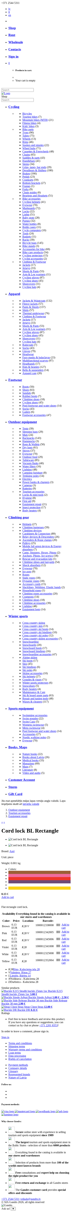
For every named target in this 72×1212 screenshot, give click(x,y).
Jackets (26, 264)
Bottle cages (29, 227)
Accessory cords (31, 584)
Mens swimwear (31, 727)
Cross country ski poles (35, 635)
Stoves (26, 450)
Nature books (29, 754)
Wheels (26, 138)
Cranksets (27, 179)
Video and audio (31, 772)
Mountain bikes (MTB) (35, 119)
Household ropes (31, 590)
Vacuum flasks (30, 463)
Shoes (25, 389)
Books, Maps (17, 747)
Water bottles (29, 223)
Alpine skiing (29, 657)
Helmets (26, 524)
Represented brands (19, 1074)
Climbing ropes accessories (37, 593)
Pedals (26, 176)
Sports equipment (21, 708)
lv (9, 8)
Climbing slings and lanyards (38, 562)
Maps (25, 766)
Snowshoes (28, 685)
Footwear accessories (34, 415)
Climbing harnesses (33, 527)
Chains (26, 154)
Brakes (26, 173)
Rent (11, 35)
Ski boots (27, 660)
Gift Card (15, 794)
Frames (26, 186)
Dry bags (27, 447)
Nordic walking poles (34, 737)
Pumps (26, 220)
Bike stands (28, 246)
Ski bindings (29, 666)
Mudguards (28, 208)
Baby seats (28, 217)
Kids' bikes (28, 126)
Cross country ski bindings (37, 632)
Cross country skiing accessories (40, 638)
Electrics (27, 479)
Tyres (25, 132)
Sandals (26, 393)
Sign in (5, 1037)
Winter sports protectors (35, 682)
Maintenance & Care (33, 692)
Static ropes (28, 577)
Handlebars (28, 160)
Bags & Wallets (30, 444)
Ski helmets (28, 676)
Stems (25, 164)
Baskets (26, 236)
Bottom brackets (31, 182)
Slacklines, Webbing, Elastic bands (41, 587)
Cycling (13, 107)
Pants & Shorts (30, 306)
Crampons (28, 596)
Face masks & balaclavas (36, 357)
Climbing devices (32, 530)
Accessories (28, 734)
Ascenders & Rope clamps (37, 539)
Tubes (25, 135)
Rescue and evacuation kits (37, 558)
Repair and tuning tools (35, 698)
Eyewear (27, 205)
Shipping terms (16, 1046)
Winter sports (18, 616)
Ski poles (27, 670)
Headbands (28, 363)
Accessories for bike (33, 249)
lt (9, 12)
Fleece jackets (30, 303)
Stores (12, 787)
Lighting (27, 469)
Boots (25, 386)
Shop (12, 28)
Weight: (5, 863)
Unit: (4, 857)
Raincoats (27, 344)
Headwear (28, 354)
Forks (25, 189)
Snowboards (29, 644)
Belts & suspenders (33, 370)
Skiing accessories (32, 673)
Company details (17, 1068)
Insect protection (31, 507)
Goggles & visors (32, 679)
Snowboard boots (32, 648)
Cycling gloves (30, 277)
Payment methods (18, 1064)
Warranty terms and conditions (25, 1049)
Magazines (28, 763)
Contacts (14, 49)
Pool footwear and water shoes (39, 405)
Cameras (27, 485)
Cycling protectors (32, 255)
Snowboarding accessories (37, 654)
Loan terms (14, 1052)
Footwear (15, 380)
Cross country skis (32, 625)
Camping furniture (32, 472)
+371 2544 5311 (10, 1198)
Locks (25, 211)
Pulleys (26, 543)
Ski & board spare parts (35, 695)
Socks (25, 347)
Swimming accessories (34, 715)
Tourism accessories (33, 491)
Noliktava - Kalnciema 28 (24, 978)
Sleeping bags (30, 431)
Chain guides (29, 192)
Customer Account (21, 780)
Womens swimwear (33, 724)
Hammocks (28, 441)
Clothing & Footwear (34, 261)
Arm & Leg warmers (33, 274)
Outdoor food (29, 456)
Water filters (29, 466)
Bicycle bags (29, 242)
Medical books (30, 760)
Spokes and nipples (33, 145)
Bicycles (27, 113)
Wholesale (15, 42)
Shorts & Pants (30, 271)
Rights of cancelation (20, 1059)
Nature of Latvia (17, 1077)
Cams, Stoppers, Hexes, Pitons (39, 552)
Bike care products (32, 252)
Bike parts (28, 129)
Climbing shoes (30, 399)
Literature (27, 769)
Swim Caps (28, 721)
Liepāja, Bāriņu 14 (20, 975)
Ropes (25, 574)
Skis (24, 663)
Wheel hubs (28, 148)
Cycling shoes (30, 280)
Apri (12, 851)
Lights (25, 214)
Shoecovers (28, 283)
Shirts (25, 310)
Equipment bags (31, 609)
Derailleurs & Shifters (34, 170)
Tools (25, 233)
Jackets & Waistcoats (33, 300)
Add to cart (7, 897)
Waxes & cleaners (32, 701)
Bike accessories (31, 198)
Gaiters (26, 411)
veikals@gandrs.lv (30, 1198)
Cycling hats (29, 287)
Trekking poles (30, 475)
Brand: (5, 851)
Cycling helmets (31, 201)
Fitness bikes (29, 123)
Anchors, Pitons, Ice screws (37, 555)
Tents (25, 428)
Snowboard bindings (33, 651)
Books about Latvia (33, 757)
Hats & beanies (30, 366)
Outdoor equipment (22, 422)
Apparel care (29, 373)
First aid (26, 501)
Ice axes (26, 571)
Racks (25, 239)
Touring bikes (30, 116)
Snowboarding (30, 641)
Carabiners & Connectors (36, 533)
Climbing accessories (34, 603)
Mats (25, 434)
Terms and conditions (20, 1043)
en (9, 15)
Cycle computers (31, 230)
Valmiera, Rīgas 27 (20, 972)
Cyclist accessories (32, 258)
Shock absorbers (31, 565)
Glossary (13, 1071)
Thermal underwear (33, 313)
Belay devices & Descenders (38, 536)
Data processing (17, 1055)
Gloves (26, 351)
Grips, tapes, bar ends (34, 167)
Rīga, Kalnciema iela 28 (26, 969)
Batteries (27, 488)
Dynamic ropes (30, 580)
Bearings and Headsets (35, 195)
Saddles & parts (31, 157)
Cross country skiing (33, 622)
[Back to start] (5, 93)
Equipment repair (31, 504)
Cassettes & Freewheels (35, 151)
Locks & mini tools (33, 494)
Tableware (28, 460)
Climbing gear (18, 517)
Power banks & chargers (35, 482)
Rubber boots (29, 396)
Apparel (14, 294)
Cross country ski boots (35, 629)
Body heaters (29, 510)
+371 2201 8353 (48, 1025)
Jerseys (26, 268)
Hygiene (27, 497)
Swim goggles (30, 718)
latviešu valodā (31, 803)
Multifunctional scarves (35, 360)
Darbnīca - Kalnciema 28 (24, 981)
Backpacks (28, 438)
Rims (25, 141)
